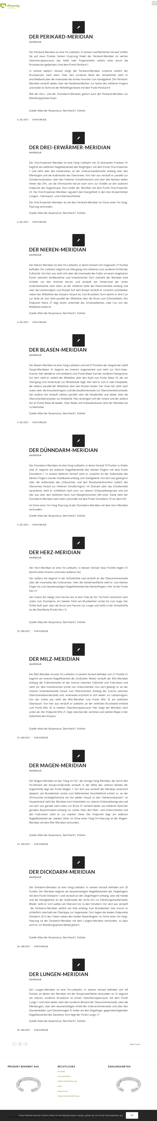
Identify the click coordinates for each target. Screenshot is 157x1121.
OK (132, 1115)
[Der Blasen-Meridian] (78, 340)
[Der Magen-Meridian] (78, 756)
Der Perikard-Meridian (61, 37)
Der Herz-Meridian (55, 552)
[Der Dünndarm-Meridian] (78, 441)
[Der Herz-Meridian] (78, 543)
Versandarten (64, 1076)
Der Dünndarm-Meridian (63, 450)
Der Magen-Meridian (57, 765)
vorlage (41, 119)
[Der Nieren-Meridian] (78, 240)
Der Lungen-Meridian (58, 974)
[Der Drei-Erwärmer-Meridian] (78, 138)
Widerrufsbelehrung (67, 1081)
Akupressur (35, 42)
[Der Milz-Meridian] (78, 649)
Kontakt (61, 1071)
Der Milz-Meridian (54, 659)
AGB (60, 1086)
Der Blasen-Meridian (58, 350)
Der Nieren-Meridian (57, 249)
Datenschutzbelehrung (68, 1096)
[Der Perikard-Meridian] (78, 27)
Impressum (63, 1091)
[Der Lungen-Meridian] (78, 965)
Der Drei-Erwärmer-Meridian (70, 147)
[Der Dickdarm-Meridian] (78, 862)
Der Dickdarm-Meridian (62, 872)
